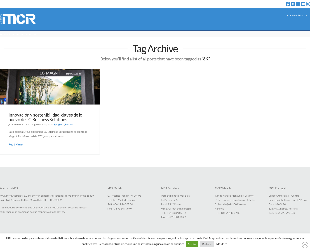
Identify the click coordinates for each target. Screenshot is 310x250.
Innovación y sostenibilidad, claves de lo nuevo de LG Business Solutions (45, 117)
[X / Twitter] (293, 4)
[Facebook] (288, 4)
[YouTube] (303, 4)
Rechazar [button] (207, 244)
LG (56, 125)
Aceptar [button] (192, 244)
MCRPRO (70, 125)
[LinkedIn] (298, 4)
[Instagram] (308, 4)
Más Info (221, 244)
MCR (62, 125)
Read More (15, 144)
